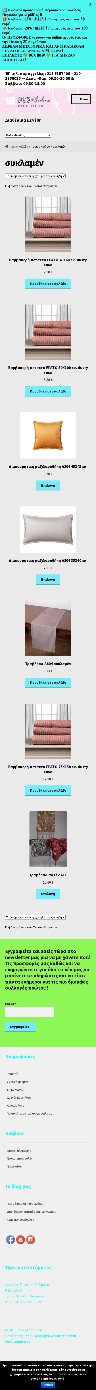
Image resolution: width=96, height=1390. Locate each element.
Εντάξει (48, 1384)
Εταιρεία (13, 1074)
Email (11, 1004)
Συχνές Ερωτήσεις (19, 1097)
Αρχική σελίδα (19, 146)
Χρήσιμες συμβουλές (20, 1220)
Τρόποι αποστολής (20, 1158)
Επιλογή (48, 485)
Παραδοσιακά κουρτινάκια (25, 1204)
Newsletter (14, 1166)
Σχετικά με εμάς (17, 1082)
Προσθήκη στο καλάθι (48, 283)
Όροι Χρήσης (15, 1105)
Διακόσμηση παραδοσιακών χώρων (31, 1212)
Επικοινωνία (15, 1089)
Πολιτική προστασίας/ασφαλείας (29, 1113)
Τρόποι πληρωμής (19, 1151)
